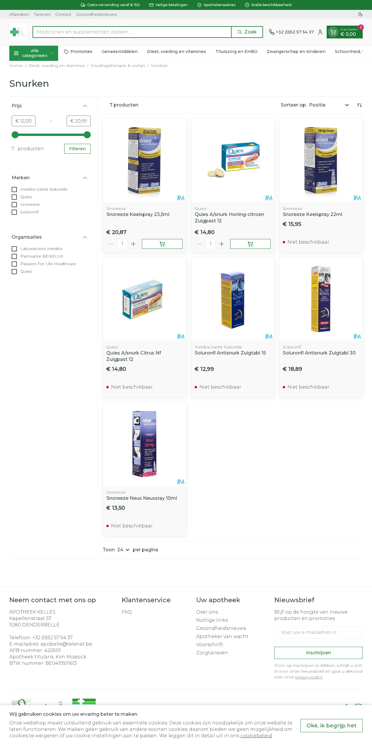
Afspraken (19, 14)
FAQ (127, 612)
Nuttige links (212, 620)
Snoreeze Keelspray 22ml (312, 214)
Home (16, 65)
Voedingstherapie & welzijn (118, 65)
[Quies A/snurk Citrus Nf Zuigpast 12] (144, 299)
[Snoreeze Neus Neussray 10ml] (144, 444)
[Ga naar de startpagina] (18, 32)
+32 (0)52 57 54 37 (53, 637)
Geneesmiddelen (120, 51)
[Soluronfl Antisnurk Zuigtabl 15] (232, 299)
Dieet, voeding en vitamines (176, 51)
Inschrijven (318, 652)
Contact (63, 14)
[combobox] (132, 32)
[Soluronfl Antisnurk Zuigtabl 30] (320, 299)
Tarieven (42, 14)
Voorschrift (209, 644)
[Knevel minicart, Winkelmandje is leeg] (333, 32)
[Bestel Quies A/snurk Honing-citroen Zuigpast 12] (250, 244)
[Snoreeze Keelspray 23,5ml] (144, 160)
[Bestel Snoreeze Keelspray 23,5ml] (162, 244)
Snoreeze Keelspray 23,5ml (137, 214)
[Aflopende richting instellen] (359, 105)
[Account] (320, 32)
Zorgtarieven (212, 652)
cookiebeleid (256, 735)
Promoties (81, 51)
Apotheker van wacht (222, 636)
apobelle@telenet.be (66, 644)
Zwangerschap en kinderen (296, 51)
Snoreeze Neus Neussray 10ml (141, 498)
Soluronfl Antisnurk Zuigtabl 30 (319, 353)
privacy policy (308, 677)
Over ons (207, 612)
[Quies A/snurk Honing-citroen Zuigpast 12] (232, 160)
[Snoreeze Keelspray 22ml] (320, 160)
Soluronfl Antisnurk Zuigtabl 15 (230, 353)
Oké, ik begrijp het (332, 725)
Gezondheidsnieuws (96, 14)
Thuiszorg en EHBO (236, 51)
